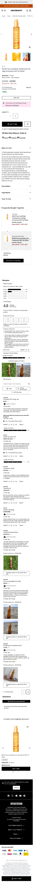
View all (28, 87)
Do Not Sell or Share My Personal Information (16, 820)
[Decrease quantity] (4, 116)
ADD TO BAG (16, 768)
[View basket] (30, 10)
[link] (27, 10)
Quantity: (5, 112)
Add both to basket (13, 260)
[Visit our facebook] (8, 796)
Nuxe (8, 16)
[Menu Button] (2, 10)
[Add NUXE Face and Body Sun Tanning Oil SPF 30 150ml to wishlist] (28, 727)
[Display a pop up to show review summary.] (14, 763)
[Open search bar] (5, 10)
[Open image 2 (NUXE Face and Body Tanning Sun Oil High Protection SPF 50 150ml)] (16, 57)
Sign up (16, 787)
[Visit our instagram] (16, 796)
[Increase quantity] (15, 116)
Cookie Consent (16, 817)
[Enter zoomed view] (29, 47)
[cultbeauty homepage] (16, 10)
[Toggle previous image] (1, 34)
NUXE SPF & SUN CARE (19, 16)
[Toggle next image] (31, 34)
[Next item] (29, 748)
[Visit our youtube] (20, 796)
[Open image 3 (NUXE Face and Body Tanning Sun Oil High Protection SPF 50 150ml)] (27, 57)
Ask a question (15, 77)
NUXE (4, 66)
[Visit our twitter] (12, 796)
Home (3, 16)
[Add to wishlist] (28, 124)
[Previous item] (3, 748)
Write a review (6, 77)
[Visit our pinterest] (24, 796)
